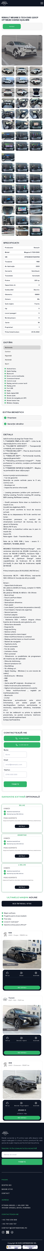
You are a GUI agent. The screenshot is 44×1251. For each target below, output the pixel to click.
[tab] (22, 347)
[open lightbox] (8, 71)
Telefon (7, 770)
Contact (11, 26)
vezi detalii (22, 987)
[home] (4, 3)
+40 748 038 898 (9, 1220)
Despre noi (7, 1185)
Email (6, 760)
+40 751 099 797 (9, 1224)
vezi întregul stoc (22, 904)
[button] (42, 3)
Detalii (22, 826)
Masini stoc (7, 1189)
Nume (6, 750)
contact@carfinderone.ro (14, 1228)
